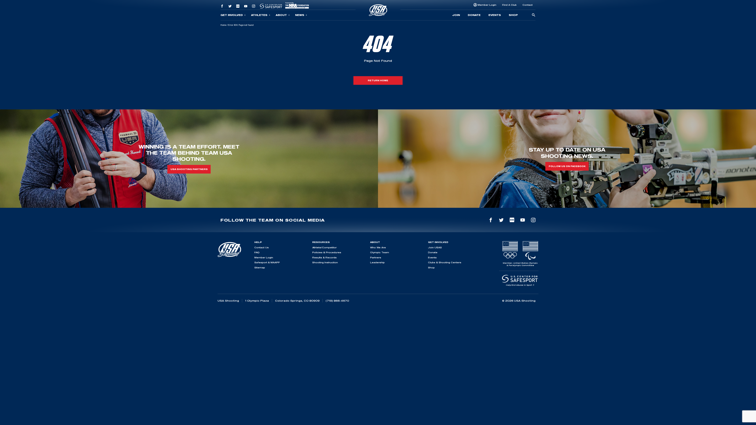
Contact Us (261, 247)
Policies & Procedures (326, 252)
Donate (474, 15)
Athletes (259, 15)
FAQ (256, 252)
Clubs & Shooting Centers (444, 262)
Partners (375, 257)
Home (223, 25)
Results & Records (324, 257)
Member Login (487, 5)
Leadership (377, 262)
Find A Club (509, 5)
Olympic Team (379, 252)
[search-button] (534, 15)
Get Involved (231, 15)
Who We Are (378, 247)
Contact (528, 5)
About (281, 15)
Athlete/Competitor (324, 247)
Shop (513, 15)
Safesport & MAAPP (267, 262)
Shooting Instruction (325, 262)
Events (494, 15)
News (299, 15)
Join (456, 15)
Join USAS (435, 247)
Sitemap (259, 267)
